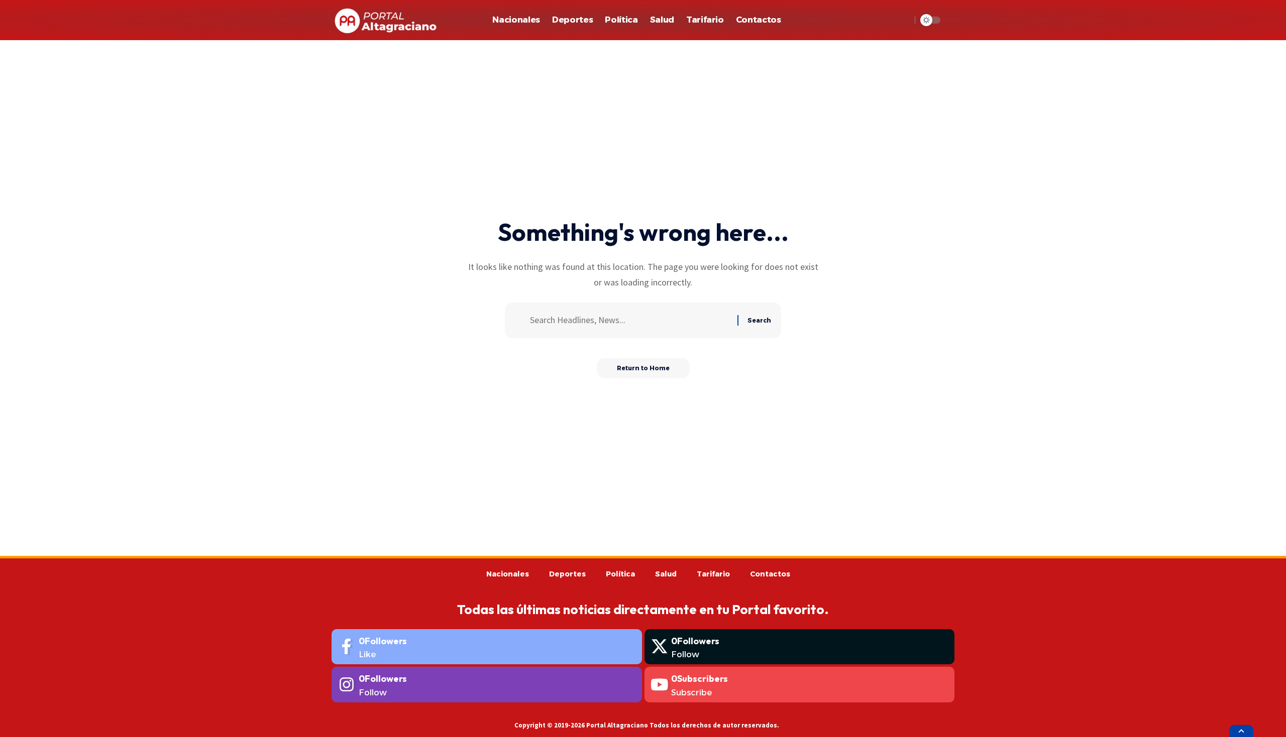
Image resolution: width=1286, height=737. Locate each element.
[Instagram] (487, 684)
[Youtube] (800, 684)
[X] (800, 647)
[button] (901, 20)
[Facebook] (487, 647)
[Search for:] (629, 320)
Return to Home (643, 368)
